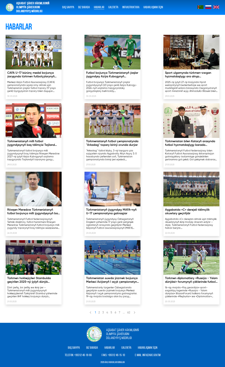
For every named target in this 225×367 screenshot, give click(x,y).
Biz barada (84, 7)
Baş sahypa (68, 7)
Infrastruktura (130, 7)
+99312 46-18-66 (83, 355)
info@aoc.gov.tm (151, 355)
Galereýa (126, 348)
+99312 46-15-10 (116, 355)
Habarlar (99, 7)
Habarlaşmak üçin (153, 7)
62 (128, 312)
